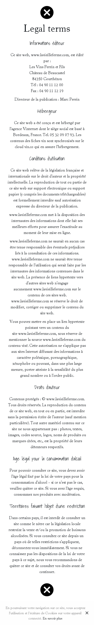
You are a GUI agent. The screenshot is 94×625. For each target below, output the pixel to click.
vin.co (28, 146)
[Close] (87, 613)
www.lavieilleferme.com (50, 54)
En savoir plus (52, 618)
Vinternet (30, 128)
